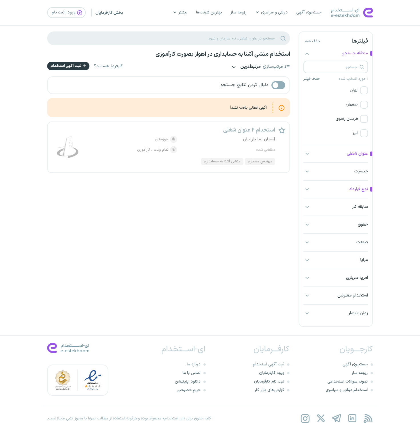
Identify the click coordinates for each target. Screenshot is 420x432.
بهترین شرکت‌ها (209, 12)
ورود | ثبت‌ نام (64, 12)
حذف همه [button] (312, 41)
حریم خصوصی (189, 390)
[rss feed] (368, 418)
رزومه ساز (239, 12)
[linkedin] (352, 418)
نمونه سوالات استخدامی (347, 382)
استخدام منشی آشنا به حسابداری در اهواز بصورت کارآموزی (222, 54)
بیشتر (183, 12)
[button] (335, 90)
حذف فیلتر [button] (311, 79)
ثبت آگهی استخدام (66, 66)
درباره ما (194, 364)
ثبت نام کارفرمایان (269, 382)
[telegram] (336, 418)
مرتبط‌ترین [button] (250, 67)
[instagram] (305, 418)
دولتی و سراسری (274, 12)
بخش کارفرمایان (109, 13)
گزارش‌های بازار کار (269, 390)
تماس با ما (192, 373)
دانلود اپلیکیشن (188, 382)
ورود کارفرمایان (271, 373)
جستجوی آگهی (308, 12)
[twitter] (321, 418)
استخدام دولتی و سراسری (347, 390)
